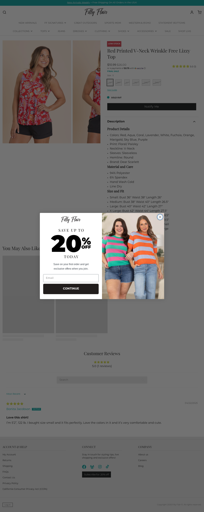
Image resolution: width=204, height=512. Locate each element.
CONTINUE (71, 288)
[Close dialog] (160, 217)
